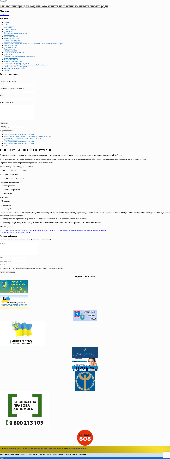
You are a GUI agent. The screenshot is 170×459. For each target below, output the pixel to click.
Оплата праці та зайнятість (13, 42)
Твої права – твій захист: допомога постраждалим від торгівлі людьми (27, 136)
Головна (6, 22)
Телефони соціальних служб (13, 61)
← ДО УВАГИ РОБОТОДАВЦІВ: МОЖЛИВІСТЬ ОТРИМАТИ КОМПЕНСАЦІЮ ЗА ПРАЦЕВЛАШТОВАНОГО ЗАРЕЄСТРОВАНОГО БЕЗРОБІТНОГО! (53, 230)
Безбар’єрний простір (11, 36)
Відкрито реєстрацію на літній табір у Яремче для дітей (22, 138)
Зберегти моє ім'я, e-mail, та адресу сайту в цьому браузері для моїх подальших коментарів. (32, 268)
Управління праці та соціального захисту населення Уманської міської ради (54, 6)
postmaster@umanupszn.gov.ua (78, 448)
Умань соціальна (9, 26)
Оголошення (8, 31)
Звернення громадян (11, 59)
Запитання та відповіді (11, 38)
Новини (6, 24)
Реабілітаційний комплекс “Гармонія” (16, 63)
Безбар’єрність (9, 35)
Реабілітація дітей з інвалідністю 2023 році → (15, 232)
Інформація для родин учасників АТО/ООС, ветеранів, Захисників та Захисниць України (34, 43)
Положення (8, 54)
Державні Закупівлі (10, 51)
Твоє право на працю (11, 140)
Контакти (7, 70)
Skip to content (4, 15)
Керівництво (8, 28)
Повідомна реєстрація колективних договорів (19, 56)
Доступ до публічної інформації (14, 52)
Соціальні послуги (10, 49)
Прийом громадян (10, 29)
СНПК (6, 145)
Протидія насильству (11, 58)
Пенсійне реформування (12, 40)
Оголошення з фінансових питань (15, 33)
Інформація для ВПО (11, 45)
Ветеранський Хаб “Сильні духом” (15, 67)
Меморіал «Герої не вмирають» (14, 68)
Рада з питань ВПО (10, 47)
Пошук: (2, 1)
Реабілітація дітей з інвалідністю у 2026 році (19, 134)
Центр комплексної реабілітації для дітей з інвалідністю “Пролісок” (26, 65)
